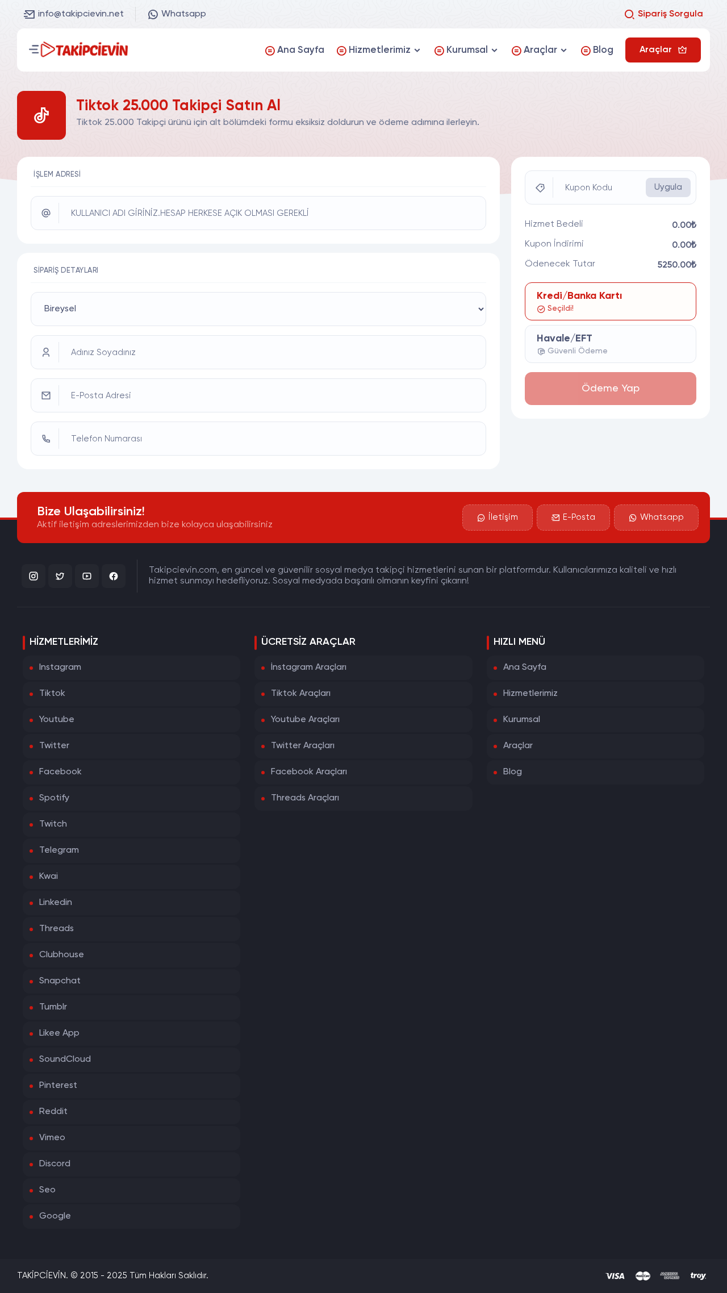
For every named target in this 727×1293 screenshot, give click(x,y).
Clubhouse (61, 955)
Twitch (53, 824)
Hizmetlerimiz (530, 693)
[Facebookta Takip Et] (114, 576)
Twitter (54, 745)
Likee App (59, 1033)
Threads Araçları (305, 798)
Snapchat (60, 981)
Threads (56, 928)
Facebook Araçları (309, 772)
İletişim (503, 517)
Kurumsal (521, 719)
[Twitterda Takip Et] (60, 576)
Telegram (59, 850)
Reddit (53, 1111)
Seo (47, 1190)
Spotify (54, 798)
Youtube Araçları (305, 719)
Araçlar (518, 745)
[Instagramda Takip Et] (33, 576)
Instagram (60, 667)
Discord (54, 1164)
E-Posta (579, 517)
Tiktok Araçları (301, 693)
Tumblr (53, 1007)
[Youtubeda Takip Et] (87, 576)
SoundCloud (65, 1059)
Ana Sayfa (524, 667)
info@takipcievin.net (81, 14)
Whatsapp (183, 14)
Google (55, 1216)
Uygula (668, 187)
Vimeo (52, 1137)
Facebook (60, 772)
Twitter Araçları (303, 745)
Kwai (48, 876)
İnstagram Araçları (308, 667)
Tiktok (52, 693)
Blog (512, 772)
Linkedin (55, 902)
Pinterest (58, 1085)
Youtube (56, 719)
